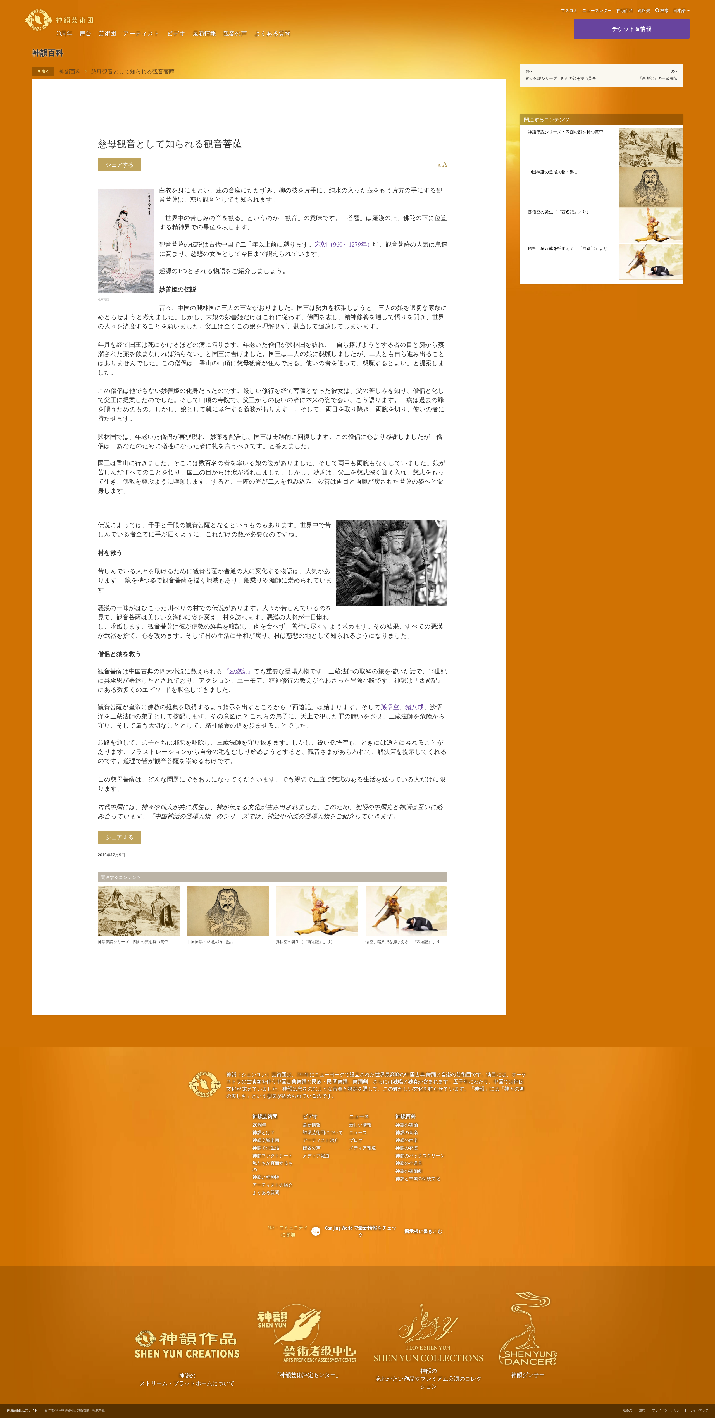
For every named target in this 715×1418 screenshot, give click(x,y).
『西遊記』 (238, 671)
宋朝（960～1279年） (344, 244)
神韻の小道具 (408, 1163)
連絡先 (644, 10)
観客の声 (235, 33)
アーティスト (141, 33)
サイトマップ (699, 1410)
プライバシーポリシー (667, 1410)
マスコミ (569, 10)
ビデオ (176, 33)
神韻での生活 (265, 1148)
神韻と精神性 (265, 1177)
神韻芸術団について (323, 1132)
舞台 (85, 33)
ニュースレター (597, 10)
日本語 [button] (680, 10)
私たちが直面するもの (272, 1166)
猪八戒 (414, 707)
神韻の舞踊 (406, 1125)
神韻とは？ (263, 1132)
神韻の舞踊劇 (408, 1171)
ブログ (356, 1140)
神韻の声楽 (406, 1140)
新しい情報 (360, 1125)
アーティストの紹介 (272, 1185)
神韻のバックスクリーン (420, 1155)
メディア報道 (316, 1155)
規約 (642, 1410)
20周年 (64, 33)
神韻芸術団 (265, 1116)
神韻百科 (624, 10)
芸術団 (107, 33)
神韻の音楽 (406, 1132)
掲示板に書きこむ (423, 1231)
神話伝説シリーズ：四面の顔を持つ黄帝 (561, 78)
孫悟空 (390, 707)
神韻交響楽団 (265, 1140)
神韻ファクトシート (272, 1155)
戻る (45, 71)
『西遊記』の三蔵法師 (657, 78)
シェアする (120, 164)
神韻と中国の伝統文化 (417, 1178)
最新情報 (204, 33)
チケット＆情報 (631, 28)
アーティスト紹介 (321, 1140)
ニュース (359, 1116)
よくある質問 (272, 33)
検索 (664, 10)
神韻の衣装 (406, 1148)
